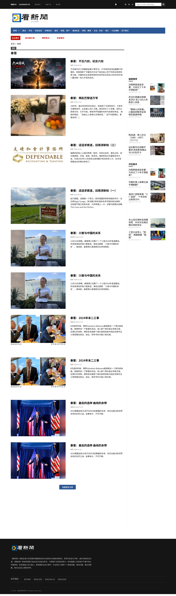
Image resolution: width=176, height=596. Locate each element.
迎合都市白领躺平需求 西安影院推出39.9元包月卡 (137, 150)
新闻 (15, 30)
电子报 (58, 4)
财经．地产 (65, 30)
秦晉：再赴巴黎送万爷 (84, 98)
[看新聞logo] (30, 22)
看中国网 (27, 579)
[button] (67, 487)
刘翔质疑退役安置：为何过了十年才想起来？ (137, 87)
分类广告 (48, 4)
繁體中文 (14, 4)
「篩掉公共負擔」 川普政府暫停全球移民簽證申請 (137, 112)
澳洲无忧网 (62, 579)
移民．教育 (86, 30)
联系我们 (37, 4)
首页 (13, 44)
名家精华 (60, 38)
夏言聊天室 (30, 38)
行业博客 (115, 30)
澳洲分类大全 (50, 579)
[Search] (163, 4)
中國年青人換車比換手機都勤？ (138, 183)
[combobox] (148, 4)
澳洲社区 (75, 30)
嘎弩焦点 (46, 38)
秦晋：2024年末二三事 (84, 318)
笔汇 (107, 30)
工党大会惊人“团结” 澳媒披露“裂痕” (137, 234)
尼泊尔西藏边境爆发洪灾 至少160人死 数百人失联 (138, 99)
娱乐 (56, 30)
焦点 (24, 30)
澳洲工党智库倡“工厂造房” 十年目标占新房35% (138, 196)
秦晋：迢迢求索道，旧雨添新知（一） (93, 190)
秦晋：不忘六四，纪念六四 (86, 61)
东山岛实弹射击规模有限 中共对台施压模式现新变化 (138, 222)
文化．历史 (98, 30)
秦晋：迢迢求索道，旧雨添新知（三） (93, 145)
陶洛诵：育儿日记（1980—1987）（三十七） (137, 137)
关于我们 (125, 30)
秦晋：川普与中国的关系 (85, 233)
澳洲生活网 (38, 579)
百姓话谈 (38, 30)
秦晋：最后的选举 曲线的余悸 (88, 403)
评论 (30, 30)
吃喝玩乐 (48, 30)
